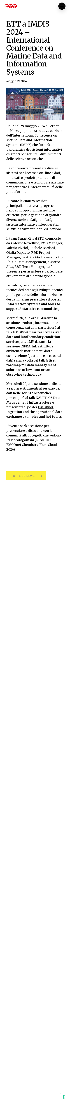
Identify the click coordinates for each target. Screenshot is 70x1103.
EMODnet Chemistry (22, 445)
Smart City (26, 239)
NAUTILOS (44, 398)
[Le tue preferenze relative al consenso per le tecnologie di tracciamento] (63, 1096)
